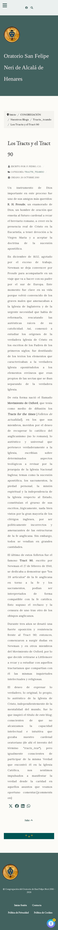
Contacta (36, 905)
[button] (11, 806)
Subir (27, 820)
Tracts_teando (34, 172)
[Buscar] (32, 8)
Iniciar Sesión (20, 905)
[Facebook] (27, 8)
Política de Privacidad (18, 912)
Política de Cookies (43, 912)
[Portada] (12, 34)
